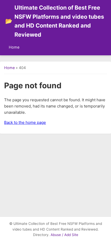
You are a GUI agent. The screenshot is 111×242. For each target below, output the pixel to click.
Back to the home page (25, 122)
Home (14, 47)
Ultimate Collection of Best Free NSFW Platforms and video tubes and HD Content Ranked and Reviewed (54, 21)
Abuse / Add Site (64, 235)
